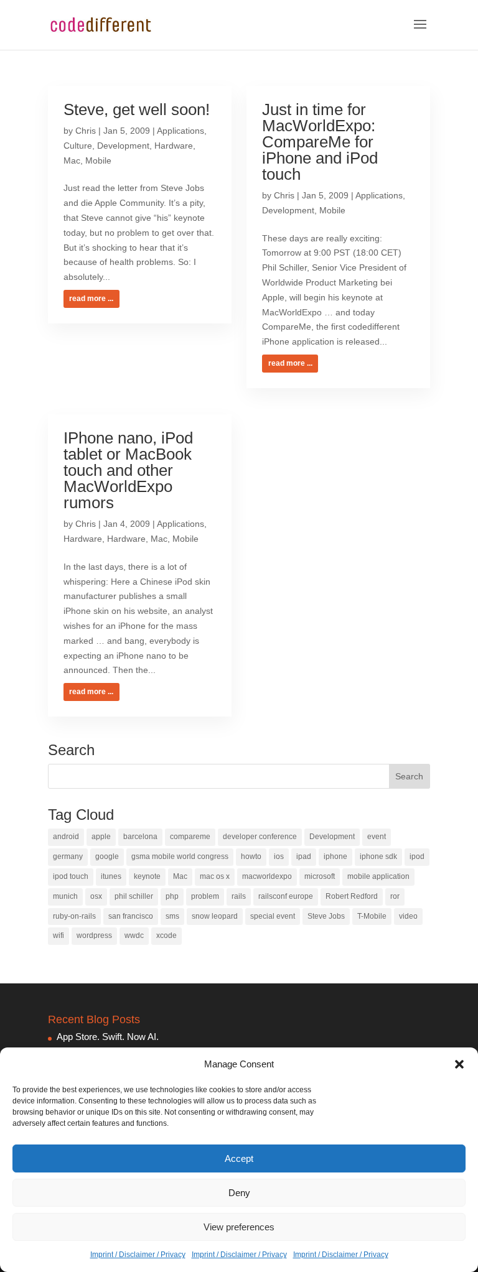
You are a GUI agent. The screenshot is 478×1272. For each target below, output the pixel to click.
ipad (303, 856)
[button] (459, 1064)
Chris (85, 131)
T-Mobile (372, 916)
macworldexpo (267, 876)
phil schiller (134, 896)
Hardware (173, 146)
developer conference (260, 836)
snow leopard (215, 916)
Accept (239, 1158)
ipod (417, 856)
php (172, 896)
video (408, 916)
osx (96, 896)
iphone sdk (378, 856)
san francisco (130, 916)
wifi (58, 935)
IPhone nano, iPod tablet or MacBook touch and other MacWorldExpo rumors (128, 470)
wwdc (134, 935)
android (66, 836)
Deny (239, 1192)
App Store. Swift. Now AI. (108, 1036)
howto (251, 856)
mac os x (215, 876)
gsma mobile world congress (179, 856)
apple (101, 836)
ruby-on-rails (74, 916)
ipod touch (70, 876)
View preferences (239, 1227)
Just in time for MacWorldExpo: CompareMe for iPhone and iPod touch (320, 141)
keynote (147, 876)
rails (239, 896)
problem (205, 896)
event (376, 836)
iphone (335, 856)
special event (272, 916)
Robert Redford (352, 896)
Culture (77, 146)
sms (172, 916)
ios (279, 856)
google (107, 856)
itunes (111, 876)
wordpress (94, 935)
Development (123, 146)
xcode (166, 935)
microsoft (319, 876)
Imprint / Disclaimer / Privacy (137, 1254)
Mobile (98, 160)
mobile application (378, 876)
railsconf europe (285, 896)
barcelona (140, 836)
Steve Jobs (326, 916)
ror (395, 896)
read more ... (91, 298)
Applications (180, 131)
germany (68, 856)
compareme (190, 836)
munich (65, 896)
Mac (71, 160)
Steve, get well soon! (136, 109)
